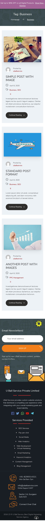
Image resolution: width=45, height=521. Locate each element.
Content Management (23, 461)
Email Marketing (24, 453)
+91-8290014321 (27, 476)
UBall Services (8, 400)
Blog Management (24, 466)
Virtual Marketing (23, 448)
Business (13, 90)
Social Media (24, 437)
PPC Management (17, 278)
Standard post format (18, 173)
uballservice (17, 71)
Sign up (22, 348)
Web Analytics (23, 441)
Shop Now (39, 3)
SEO (19, 90)
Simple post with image (19, 78)
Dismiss (23, 6)
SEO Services (23, 428)
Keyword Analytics (23, 457)
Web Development (24, 446)
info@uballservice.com (28, 485)
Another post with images (21, 266)
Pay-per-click (24, 433)
